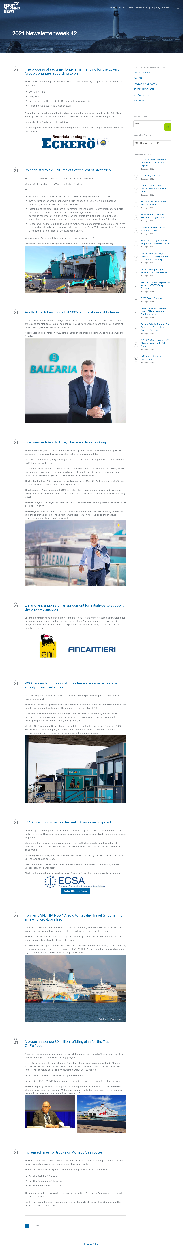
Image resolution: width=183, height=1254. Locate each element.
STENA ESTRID (141, 95)
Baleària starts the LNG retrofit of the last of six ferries (68, 170)
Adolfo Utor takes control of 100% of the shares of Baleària (72, 312)
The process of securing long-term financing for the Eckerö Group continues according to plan (72, 72)
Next (38, 1225)
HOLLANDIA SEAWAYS (145, 84)
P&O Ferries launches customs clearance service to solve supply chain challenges (71, 685)
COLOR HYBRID (142, 73)
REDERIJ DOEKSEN (144, 89)
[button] (75, 891)
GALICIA (138, 78)
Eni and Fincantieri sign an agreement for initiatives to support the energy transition (74, 608)
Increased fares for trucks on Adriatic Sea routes (64, 1152)
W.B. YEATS (140, 101)
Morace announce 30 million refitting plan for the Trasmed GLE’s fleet (71, 1044)
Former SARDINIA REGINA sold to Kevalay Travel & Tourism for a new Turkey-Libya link (74, 917)
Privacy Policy (91, 1244)
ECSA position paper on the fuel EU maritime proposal (68, 822)
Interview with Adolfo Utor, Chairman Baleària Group (66, 442)
